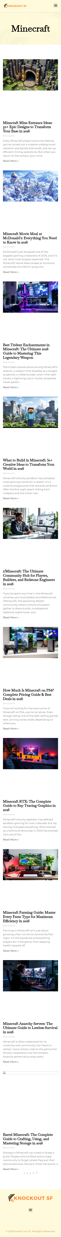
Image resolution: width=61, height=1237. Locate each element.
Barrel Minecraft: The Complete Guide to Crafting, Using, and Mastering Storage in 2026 (28, 1138)
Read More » (11, 160)
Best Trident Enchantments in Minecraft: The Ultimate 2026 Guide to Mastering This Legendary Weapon (26, 351)
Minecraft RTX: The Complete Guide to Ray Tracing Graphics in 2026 (29, 805)
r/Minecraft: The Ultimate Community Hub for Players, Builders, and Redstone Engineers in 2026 (29, 577)
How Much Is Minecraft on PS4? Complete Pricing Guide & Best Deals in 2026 (28, 694)
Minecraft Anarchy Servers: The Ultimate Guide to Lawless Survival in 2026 (30, 1027)
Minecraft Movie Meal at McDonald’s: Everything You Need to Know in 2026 (30, 237)
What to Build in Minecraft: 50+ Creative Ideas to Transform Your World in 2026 (28, 464)
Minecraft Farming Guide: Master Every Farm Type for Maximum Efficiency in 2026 (29, 916)
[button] (55, 5)
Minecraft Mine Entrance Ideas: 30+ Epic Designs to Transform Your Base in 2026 (27, 126)
